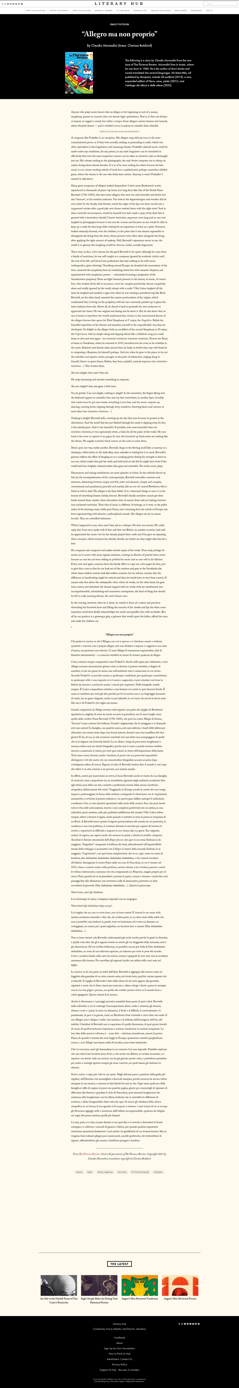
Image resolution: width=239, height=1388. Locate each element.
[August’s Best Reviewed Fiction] (180, 1293)
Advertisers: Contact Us (119, 1359)
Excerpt (79, 1172)
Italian (90, 1172)
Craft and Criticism (36, 10)
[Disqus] (119, 1209)
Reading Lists (140, 10)
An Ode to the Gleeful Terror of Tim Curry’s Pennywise (59, 1301)
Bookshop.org (103, 1381)
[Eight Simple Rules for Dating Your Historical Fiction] (99, 1293)
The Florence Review (89, 1154)
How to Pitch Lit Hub (119, 1353)
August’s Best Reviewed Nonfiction (140, 1299)
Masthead (119, 1337)
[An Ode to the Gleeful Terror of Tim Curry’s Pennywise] (59, 1293)
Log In (209, 10)
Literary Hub (119, 4)
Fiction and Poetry (59, 10)
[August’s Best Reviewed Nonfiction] (140, 1293)
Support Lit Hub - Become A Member (119, 1369)
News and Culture (82, 10)
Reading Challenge (161, 10)
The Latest (119, 1264)
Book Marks (181, 10)
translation (158, 1172)
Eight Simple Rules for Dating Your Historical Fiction (99, 1301)
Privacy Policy (119, 1364)
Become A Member (104, 10)
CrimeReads (196, 10)
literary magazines (105, 1172)
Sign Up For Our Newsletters (119, 1348)
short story (122, 1172)
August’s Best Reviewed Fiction (180, 1299)
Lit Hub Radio (123, 10)
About (119, 1343)
